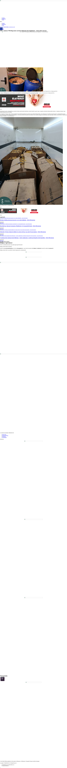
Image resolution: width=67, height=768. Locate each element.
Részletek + (2, 228)
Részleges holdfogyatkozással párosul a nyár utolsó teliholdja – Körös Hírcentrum (17, 220)
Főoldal (3, 17)
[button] (33, 21)
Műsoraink (4, 18)
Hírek (3, 19)
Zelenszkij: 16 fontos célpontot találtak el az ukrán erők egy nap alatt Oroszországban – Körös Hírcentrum (23, 231)
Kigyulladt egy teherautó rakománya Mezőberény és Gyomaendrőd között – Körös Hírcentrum (20, 226)
